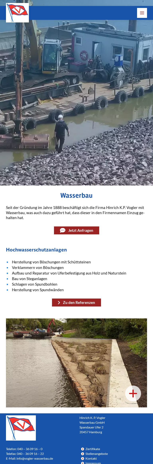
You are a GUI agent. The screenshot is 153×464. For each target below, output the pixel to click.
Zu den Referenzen (79, 302)
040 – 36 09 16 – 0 (29, 449)
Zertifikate (92, 449)
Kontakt (91, 458)
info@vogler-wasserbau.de (35, 458)
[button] (142, 13)
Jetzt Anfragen (80, 230)
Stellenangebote (96, 453)
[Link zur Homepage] (17, 12)
